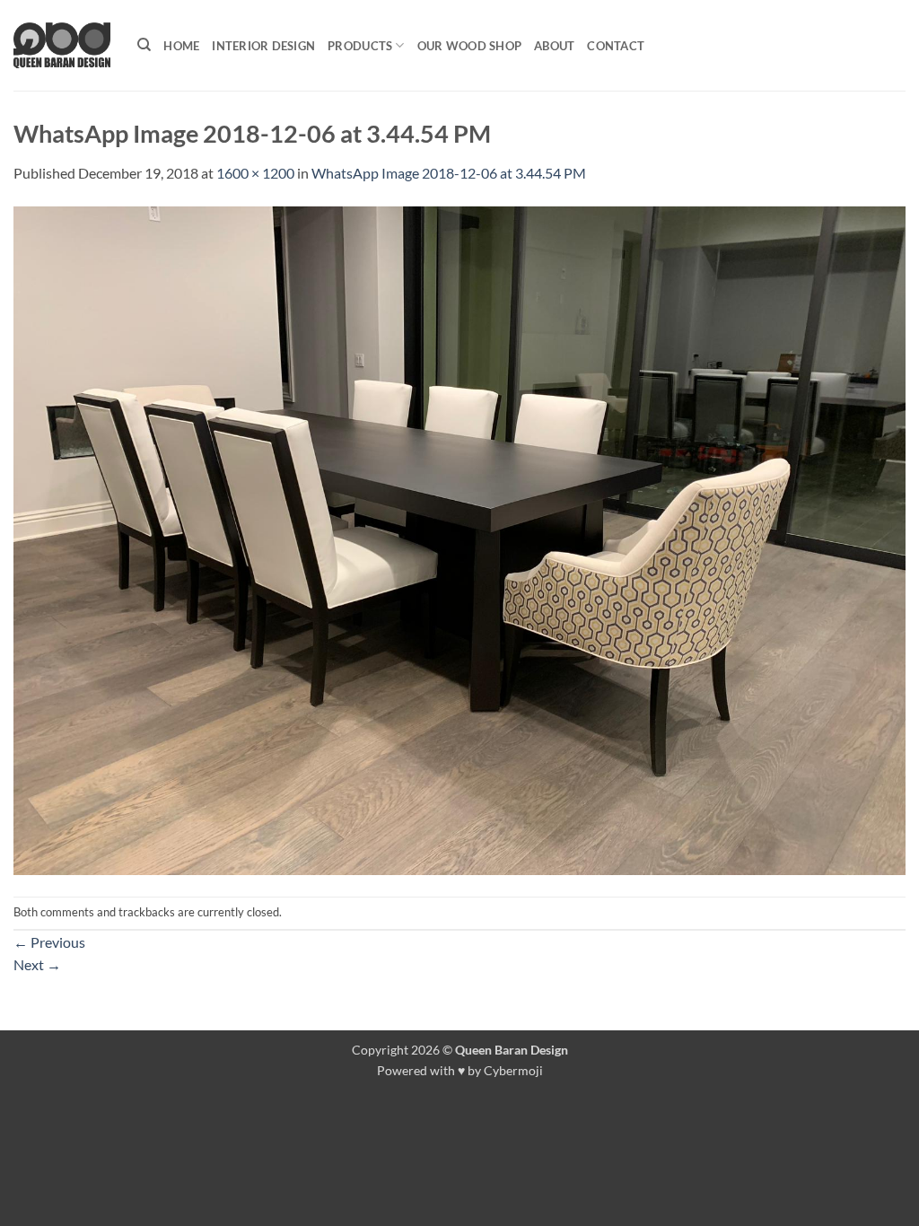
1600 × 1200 (255, 172)
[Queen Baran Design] (61, 44)
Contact (615, 46)
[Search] (144, 45)
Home (181, 46)
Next (37, 964)
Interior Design (263, 46)
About (554, 46)
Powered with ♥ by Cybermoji (460, 1070)
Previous (49, 941)
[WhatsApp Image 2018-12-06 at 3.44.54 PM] (459, 538)
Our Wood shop (469, 46)
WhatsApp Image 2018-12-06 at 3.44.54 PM (448, 172)
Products (360, 46)
